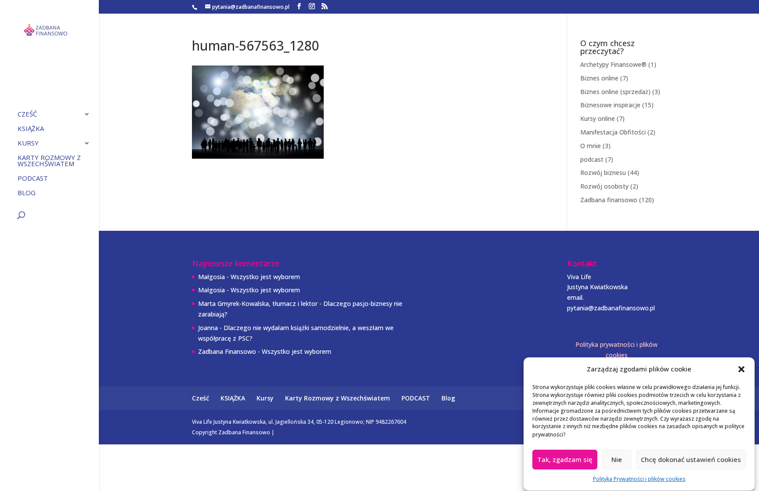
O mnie (590, 146)
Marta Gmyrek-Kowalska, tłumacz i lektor (258, 303)
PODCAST (33, 178)
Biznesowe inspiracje (610, 105)
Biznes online (599, 78)
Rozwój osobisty (604, 186)
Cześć (27, 114)
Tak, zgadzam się (565, 459)
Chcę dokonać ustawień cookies (691, 459)
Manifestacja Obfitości (613, 132)
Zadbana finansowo (608, 200)
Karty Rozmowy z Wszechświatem (49, 161)
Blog (27, 193)
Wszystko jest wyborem (265, 277)
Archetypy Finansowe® (613, 64)
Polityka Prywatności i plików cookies (639, 479)
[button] (741, 369)
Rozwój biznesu (603, 172)
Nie (616, 459)
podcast (592, 159)
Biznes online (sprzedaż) (615, 91)
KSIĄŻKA (31, 129)
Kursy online (597, 118)
